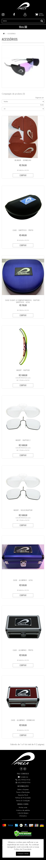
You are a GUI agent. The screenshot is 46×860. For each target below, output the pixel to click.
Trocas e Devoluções (23, 792)
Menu (22, 27)
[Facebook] (14, 14)
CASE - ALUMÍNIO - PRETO (23, 650)
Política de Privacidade (23, 798)
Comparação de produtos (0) (13, 93)
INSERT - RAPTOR (23, 370)
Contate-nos (24, 777)
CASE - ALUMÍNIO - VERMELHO (23, 720)
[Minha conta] (25, 14)
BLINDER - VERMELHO (23, 160)
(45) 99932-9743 (23, 780)
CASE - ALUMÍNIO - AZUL (23, 580)
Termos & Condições (23, 800)
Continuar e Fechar (23, 854)
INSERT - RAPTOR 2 (23, 440)
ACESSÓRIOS (11, 34)
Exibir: (42, 105)
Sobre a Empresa (23, 789)
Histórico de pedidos (23, 810)
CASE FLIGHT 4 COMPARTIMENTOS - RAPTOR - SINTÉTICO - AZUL (23, 301)
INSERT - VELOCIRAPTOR (23, 510)
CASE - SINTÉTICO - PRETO (23, 230)
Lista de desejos (23, 813)
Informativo (23, 816)
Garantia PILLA (23, 795)
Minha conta (23, 807)
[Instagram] (3, 14)
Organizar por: (39, 98)
